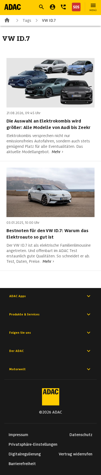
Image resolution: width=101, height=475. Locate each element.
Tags (27, 20)
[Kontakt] (63, 7)
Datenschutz (80, 434)
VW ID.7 (49, 20)
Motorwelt (17, 369)
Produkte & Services (24, 314)
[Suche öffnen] (41, 7)
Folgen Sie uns (20, 332)
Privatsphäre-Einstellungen (33, 444)
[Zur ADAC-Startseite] (12, 7)
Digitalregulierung (25, 454)
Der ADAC (16, 351)
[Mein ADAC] (52, 7)
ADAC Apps (17, 296)
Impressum (18, 434)
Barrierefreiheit (22, 463)
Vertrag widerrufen (75, 454)
